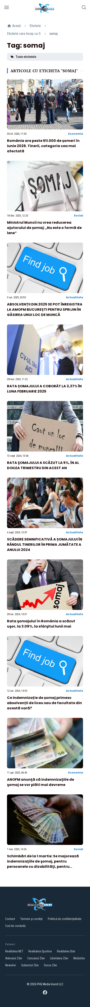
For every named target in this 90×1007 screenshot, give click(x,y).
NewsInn (10, 965)
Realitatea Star (66, 951)
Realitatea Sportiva (40, 951)
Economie (75, 134)
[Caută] (84, 8)
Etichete (35, 26)
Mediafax (79, 958)
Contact (10, 919)
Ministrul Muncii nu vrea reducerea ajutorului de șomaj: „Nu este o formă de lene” (44, 227)
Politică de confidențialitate (64, 919)
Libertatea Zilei (59, 958)
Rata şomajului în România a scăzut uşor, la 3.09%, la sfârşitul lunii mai (41, 624)
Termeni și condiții (31, 919)
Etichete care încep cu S (24, 34)
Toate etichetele (26, 57)
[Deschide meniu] (6, 8)
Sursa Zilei (50, 965)
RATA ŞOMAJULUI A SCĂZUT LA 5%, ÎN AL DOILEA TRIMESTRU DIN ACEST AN (43, 465)
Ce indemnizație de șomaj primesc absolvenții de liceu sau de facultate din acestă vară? (44, 703)
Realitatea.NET (14, 951)
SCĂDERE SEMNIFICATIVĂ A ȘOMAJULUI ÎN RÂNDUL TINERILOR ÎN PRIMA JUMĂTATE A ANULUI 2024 (44, 544)
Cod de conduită (15, 926)
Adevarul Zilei (13, 958)
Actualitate (74, 297)
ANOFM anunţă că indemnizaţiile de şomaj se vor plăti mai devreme (40, 782)
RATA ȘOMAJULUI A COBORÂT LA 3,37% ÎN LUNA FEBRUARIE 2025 (44, 389)
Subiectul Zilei (30, 965)
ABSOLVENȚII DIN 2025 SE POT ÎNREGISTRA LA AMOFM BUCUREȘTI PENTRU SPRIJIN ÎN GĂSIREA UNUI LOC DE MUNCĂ (44, 309)
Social (78, 215)
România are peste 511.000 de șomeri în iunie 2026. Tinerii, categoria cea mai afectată (43, 146)
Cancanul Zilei (36, 958)
